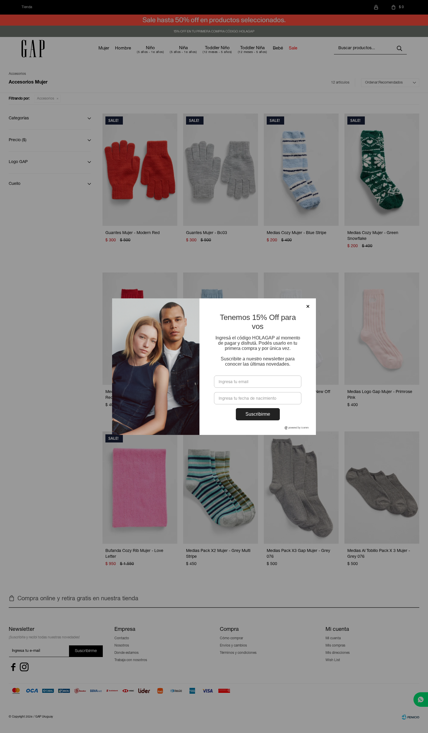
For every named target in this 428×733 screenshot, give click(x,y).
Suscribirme (257, 414)
